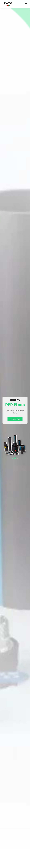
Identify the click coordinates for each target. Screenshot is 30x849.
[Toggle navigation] (26, 4)
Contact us (11, 417)
